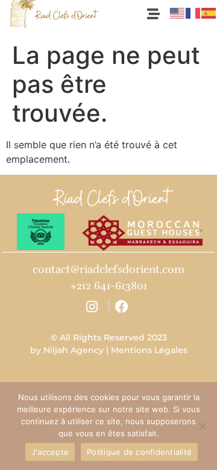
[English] (178, 13)
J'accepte (50, 452)
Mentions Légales (149, 350)
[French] (193, 13)
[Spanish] (209, 13)
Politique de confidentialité (139, 452)
